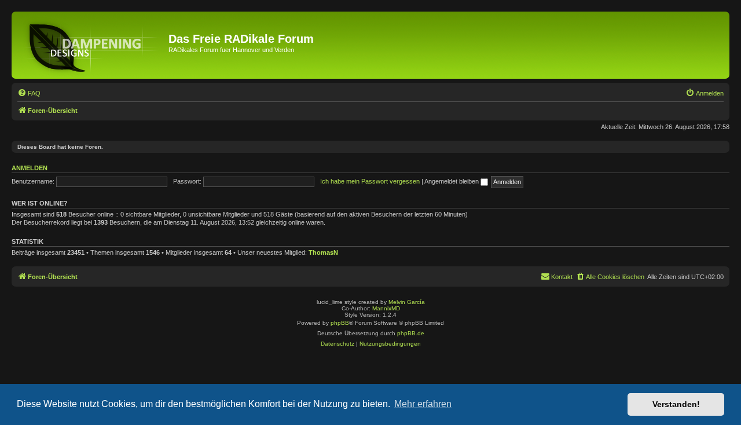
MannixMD (386, 308)
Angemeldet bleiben (452, 181)
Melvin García (406, 302)
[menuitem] (29, 93)
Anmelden (29, 167)
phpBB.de (410, 333)
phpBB (340, 323)
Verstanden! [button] (676, 404)
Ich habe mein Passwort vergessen (370, 181)
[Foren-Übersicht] (91, 45)
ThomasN (323, 252)
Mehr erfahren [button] (423, 404)
